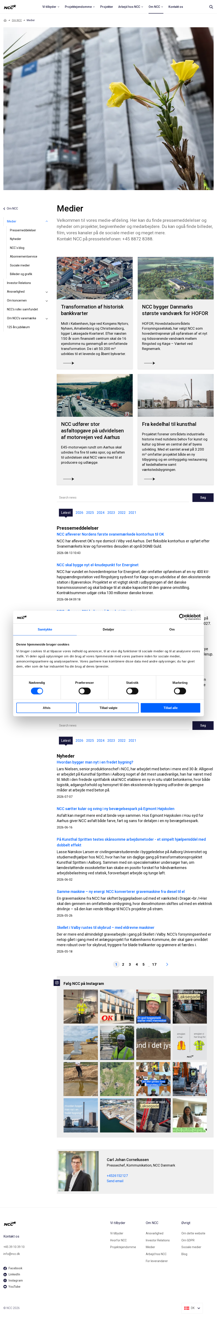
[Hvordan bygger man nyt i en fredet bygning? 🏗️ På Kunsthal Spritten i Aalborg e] (81, 1115)
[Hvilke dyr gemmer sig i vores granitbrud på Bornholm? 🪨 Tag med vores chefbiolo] (117, 1079)
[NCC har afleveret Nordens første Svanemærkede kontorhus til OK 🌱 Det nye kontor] (117, 1007)
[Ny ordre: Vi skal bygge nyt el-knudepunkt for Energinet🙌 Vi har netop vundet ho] (81, 1043)
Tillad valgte (108, 708)
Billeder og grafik (21, 274)
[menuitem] (51, 7)
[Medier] (46, 221)
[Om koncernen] (46, 300)
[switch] (85, 691)
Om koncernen (17, 300)
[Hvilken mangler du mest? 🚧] (190, 1043)
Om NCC (17, 20)
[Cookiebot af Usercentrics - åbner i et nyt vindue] (182, 617)
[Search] (211, 7)
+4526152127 (117, 1176)
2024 (100, 513)
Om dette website (193, 1233)
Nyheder (15, 239)
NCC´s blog (17, 247)
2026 (79, 513)
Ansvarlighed (16, 291)
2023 (111, 513)
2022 (122, 513)
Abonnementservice (23, 256)
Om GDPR (188, 1240)
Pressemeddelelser (23, 230)
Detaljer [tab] (108, 629)
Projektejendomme (123, 1247)
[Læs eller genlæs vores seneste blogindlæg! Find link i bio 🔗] (153, 1079)
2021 (132, 513)
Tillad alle (171, 708)
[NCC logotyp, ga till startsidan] (10, 6)
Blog (184, 1254)
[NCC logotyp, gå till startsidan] (55, 1223)
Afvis (46, 708)
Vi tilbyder (116, 1233)
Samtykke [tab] (45, 629)
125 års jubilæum (18, 327)
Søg (203, 497)
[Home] (5, 20)
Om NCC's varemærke (21, 318)
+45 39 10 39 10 (14, 1247)
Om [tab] (172, 629)
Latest (66, 513)
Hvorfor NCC (118, 1240)
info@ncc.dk (11, 1254)
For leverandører (157, 1261)
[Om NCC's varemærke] (46, 318)
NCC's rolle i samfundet (22, 309)
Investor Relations (19, 283)
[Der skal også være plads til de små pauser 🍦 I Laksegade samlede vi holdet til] (190, 1007)
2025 (90, 513)
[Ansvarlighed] (46, 291)
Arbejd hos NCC (156, 1254)
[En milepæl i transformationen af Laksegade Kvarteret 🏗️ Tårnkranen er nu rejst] (153, 1115)
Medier (11, 221)
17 (154, 964)
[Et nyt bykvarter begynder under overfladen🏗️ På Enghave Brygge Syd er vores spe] (117, 1115)
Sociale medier (20, 265)
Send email (115, 1181)
